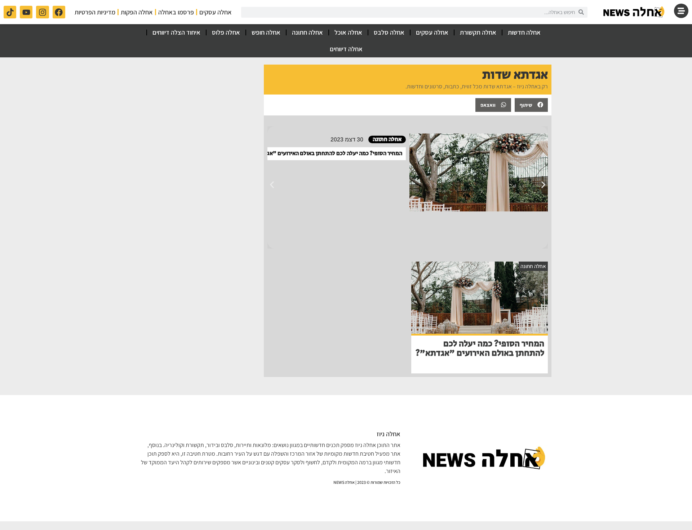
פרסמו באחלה (176, 12)
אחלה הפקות (137, 12)
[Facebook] (59, 12)
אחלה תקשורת (478, 32)
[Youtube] (26, 12)
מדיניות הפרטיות (95, 12)
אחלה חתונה (307, 32)
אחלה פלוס (226, 32)
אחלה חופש (266, 32)
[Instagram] (42, 12)
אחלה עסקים (215, 12)
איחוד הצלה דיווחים (176, 32)
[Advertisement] (199, 110)
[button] (531, 105)
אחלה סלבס (389, 32)
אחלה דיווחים (346, 49)
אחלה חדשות (524, 32)
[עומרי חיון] (634, 12)
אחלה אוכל (348, 32)
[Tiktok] (10, 12)
